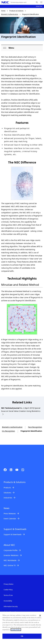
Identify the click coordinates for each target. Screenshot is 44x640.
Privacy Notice (8, 584)
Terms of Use (8, 595)
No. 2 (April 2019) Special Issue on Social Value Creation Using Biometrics (20, 409)
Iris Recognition (8, 431)
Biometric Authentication (9, 14)
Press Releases (10, 513)
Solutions (7, 492)
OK (22, 636)
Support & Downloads (13, 534)
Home (3, 11)
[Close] (40, 615)
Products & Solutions (16, 11)
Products (7, 487)
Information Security (11, 606)
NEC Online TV (10, 565)
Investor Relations (11, 555)
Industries (8, 497)
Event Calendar (10, 518)
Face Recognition (35, 427)
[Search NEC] (37, 2)
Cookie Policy (8, 590)
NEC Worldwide (10, 560)
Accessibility (8, 601)
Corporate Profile (10, 550)
